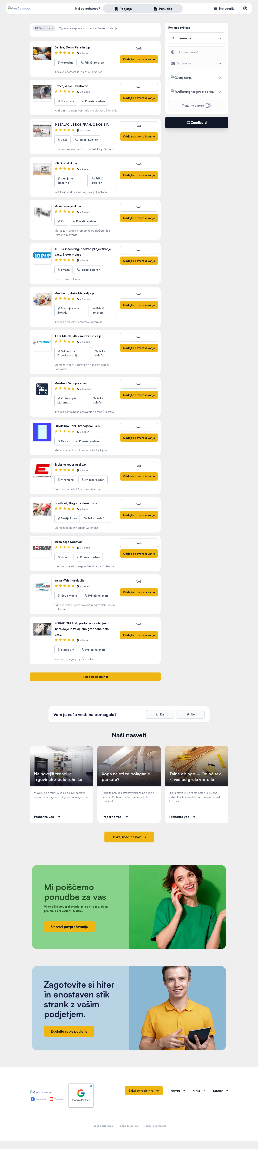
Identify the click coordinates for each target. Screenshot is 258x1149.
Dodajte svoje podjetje (69, 1031)
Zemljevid (198, 122)
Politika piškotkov (128, 1125)
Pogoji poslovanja (102, 1125)
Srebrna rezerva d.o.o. (70, 464)
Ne (192, 714)
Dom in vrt (45, 28)
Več (138, 48)
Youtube (59, 1099)
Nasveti (175, 1090)
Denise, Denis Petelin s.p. (72, 47)
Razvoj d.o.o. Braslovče (71, 86)
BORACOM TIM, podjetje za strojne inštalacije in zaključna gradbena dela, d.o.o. (82, 628)
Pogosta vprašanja (155, 1125)
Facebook (41, 1099)
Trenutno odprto (193, 105)
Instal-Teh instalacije (69, 580)
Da (162, 714)
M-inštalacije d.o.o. (68, 206)
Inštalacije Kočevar (68, 542)
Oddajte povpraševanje (139, 59)
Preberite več (44, 817)
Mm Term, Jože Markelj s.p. (74, 293)
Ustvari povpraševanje (69, 926)
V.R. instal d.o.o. (66, 163)
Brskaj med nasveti (127, 837)
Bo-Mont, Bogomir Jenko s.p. (75, 503)
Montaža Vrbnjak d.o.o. (71, 383)
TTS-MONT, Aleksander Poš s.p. (78, 336)
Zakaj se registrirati (142, 1090)
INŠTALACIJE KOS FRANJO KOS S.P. (81, 124)
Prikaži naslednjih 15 (95, 676)
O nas (196, 1090)
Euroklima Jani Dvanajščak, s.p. (77, 426)
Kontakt (218, 1090)
